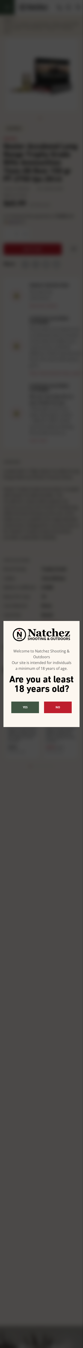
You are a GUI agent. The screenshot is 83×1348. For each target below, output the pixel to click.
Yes (25, 707)
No (58, 707)
